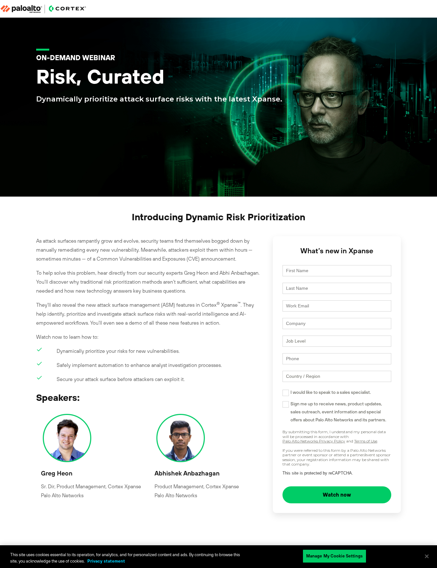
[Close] (427, 556)
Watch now (337, 495)
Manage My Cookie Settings (334, 556)
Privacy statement (106, 561)
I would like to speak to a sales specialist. (330, 392)
